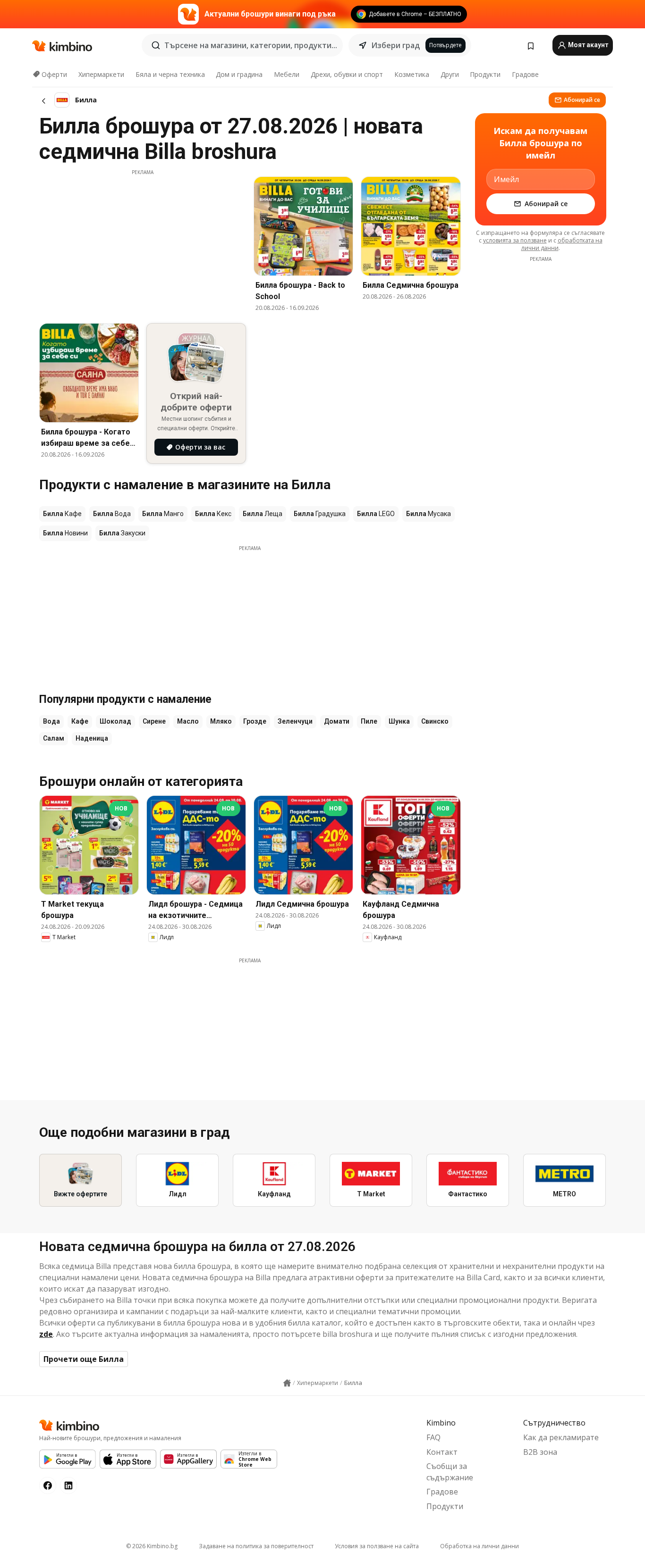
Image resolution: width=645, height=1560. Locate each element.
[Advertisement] (142, 242)
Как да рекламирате (561, 1437)
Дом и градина (239, 74)
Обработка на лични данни (479, 1546)
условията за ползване (515, 240)
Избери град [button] (395, 45)
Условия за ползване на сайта (377, 1546)
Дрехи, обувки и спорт (347, 74)
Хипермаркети (101, 74)
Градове (525, 74)
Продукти (485, 74)
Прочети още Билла (83, 1359)
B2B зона (540, 1452)
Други (450, 74)
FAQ (433, 1437)
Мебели (286, 74)
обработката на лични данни (562, 244)
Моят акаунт (587, 45)
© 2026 (152, 1546)
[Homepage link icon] (287, 1383)
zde (46, 1334)
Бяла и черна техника (170, 74)
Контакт (442, 1452)
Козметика (411, 74)
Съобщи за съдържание (449, 1472)
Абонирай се (582, 100)
